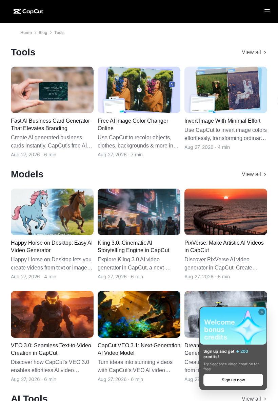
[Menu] (267, 11)
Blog (43, 32)
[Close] (261, 312)
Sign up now (233, 379)
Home (26, 32)
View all (251, 52)
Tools (59, 32)
